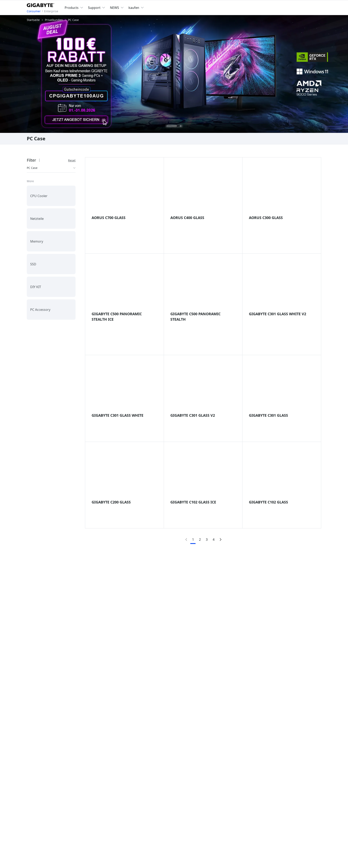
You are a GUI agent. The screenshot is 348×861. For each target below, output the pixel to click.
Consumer (34, 11)
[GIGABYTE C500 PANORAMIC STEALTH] (203, 284)
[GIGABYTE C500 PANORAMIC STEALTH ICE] (124, 284)
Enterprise (51, 11)
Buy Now (201, 237)
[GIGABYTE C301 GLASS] (282, 386)
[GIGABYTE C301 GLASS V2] (203, 386)
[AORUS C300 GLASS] (282, 188)
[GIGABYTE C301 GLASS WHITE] (124, 386)
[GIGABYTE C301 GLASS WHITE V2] (282, 284)
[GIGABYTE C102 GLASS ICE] (203, 473)
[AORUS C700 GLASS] (124, 188)
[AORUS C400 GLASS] (203, 188)
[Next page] (220, 539)
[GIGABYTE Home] (41, 4)
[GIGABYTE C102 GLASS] (282, 473)
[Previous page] (186, 539)
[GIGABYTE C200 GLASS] (124, 473)
